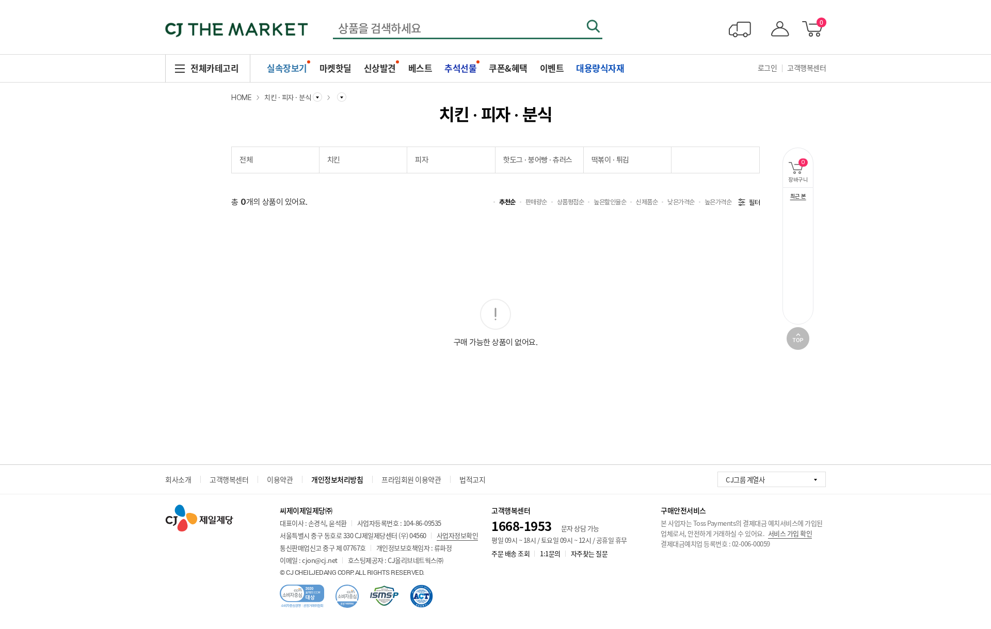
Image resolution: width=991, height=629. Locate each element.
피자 (421, 160)
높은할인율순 (610, 202)
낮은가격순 (681, 202)
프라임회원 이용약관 (411, 479)
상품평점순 (570, 202)
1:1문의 (550, 553)
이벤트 (552, 67)
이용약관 (280, 479)
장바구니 (800, 171)
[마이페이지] (777, 29)
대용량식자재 (600, 67)
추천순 (507, 202)
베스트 (420, 67)
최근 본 (798, 196)
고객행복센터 (806, 67)
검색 (593, 26)
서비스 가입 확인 (790, 533)
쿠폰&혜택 (508, 67)
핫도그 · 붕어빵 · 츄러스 (537, 160)
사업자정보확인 (457, 535)
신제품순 (647, 202)
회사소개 (178, 479)
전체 (245, 160)
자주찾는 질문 (589, 553)
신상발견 (380, 67)
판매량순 (536, 202)
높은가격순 (718, 202)
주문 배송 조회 (510, 553)
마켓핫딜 (335, 67)
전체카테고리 (214, 67)
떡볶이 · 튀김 (610, 160)
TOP (798, 338)
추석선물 (460, 67)
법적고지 (472, 479)
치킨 (333, 160)
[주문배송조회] (740, 29)
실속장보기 (287, 67)
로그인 (767, 67)
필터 (754, 202)
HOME (241, 97)
